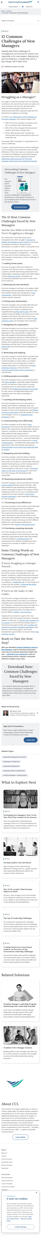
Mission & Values (6, 1165)
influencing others (13, 276)
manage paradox (22, 539)
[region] (20, 1212)
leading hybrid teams (21, 312)
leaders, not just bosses (22, 612)
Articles (8, 11)
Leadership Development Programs (14, 757)
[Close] (36, 1193)
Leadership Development (11, 766)
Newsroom (4, 1168)
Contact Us (29, 7)
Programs (4, 1190)
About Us (4, 1153)
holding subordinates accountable (25, 389)
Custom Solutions (7, 1184)
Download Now (20, 207)
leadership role (18, 582)
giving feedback (10, 382)
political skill (6, 347)
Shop (23, 7)
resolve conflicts (7, 485)
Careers (3, 1156)
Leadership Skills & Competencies (14, 771)
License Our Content (7, 1187)
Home (3, 11)
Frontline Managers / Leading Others (15, 775)
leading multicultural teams (25, 524)
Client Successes (6, 1159)
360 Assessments (6, 1177)
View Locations (13, 7)
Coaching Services (7, 1180)
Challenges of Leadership (11, 761)
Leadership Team (6, 1162)
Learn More (20, 1137)
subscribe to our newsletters (17, 654)
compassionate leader (28, 584)
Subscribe (31, 740)
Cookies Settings (20, 1227)
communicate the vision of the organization (17, 370)
